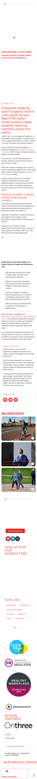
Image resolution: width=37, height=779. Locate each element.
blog (5, 435)
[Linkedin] (12, 538)
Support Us (22, 614)
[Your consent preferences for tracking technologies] (33, 775)
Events (9, 618)
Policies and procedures (15, 746)
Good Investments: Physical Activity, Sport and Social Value (18, 317)
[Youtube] (8, 538)
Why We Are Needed (14, 610)
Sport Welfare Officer (23, 461)
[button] (5, 400)
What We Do (24, 605)
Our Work (10, 614)
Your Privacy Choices (16, 771)
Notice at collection (9, 777)
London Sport (10, 738)
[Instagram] (17, 538)
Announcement (9, 52)
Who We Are (11, 605)
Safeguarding (8, 461)
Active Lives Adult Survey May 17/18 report (17, 115)
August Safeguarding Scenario (13, 464)
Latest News (25, 52)
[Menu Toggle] (18, 37)
